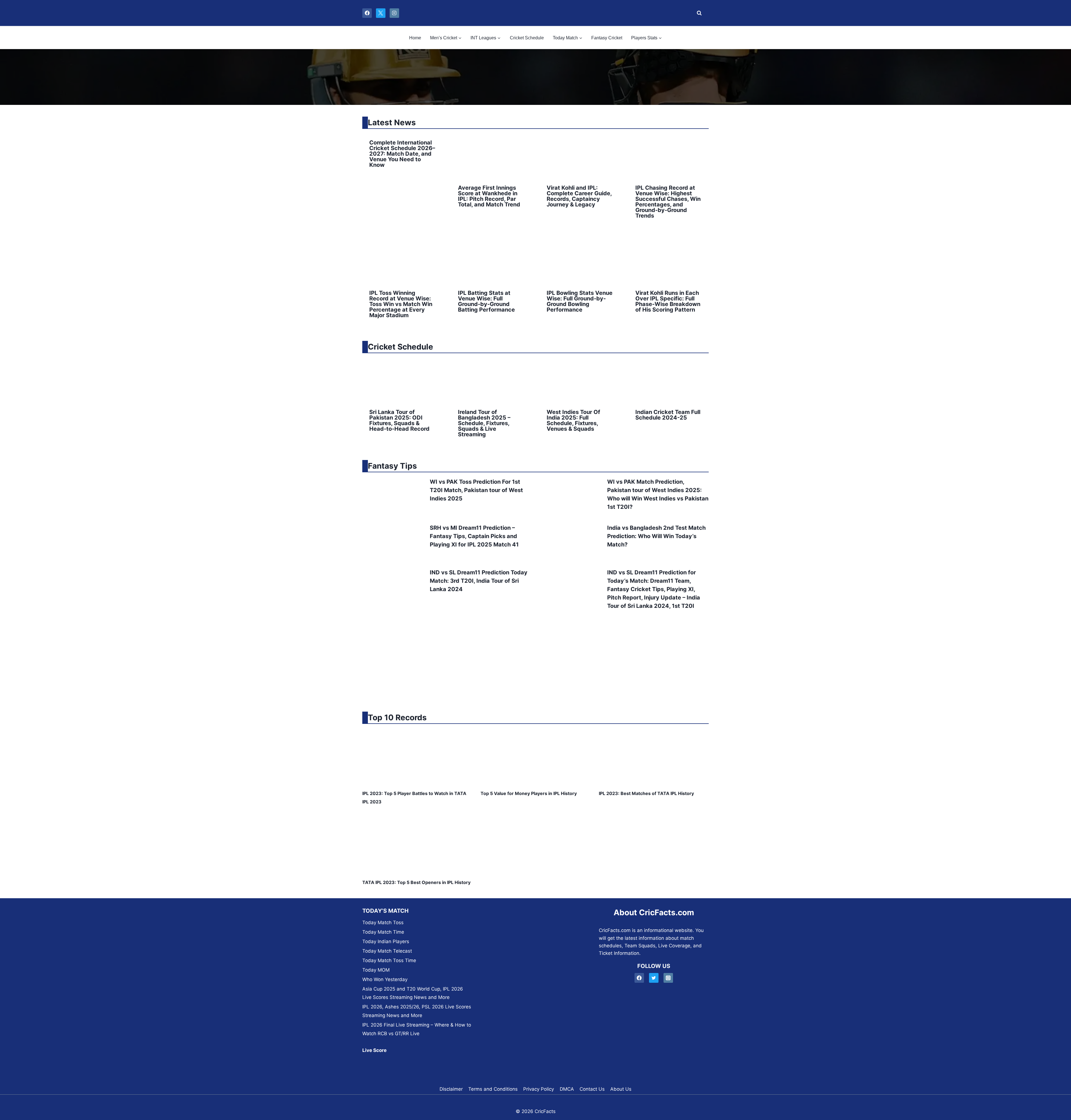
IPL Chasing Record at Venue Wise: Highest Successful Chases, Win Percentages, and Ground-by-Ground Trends (668, 201)
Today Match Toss (383, 922)
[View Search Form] (698, 13)
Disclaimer (451, 1089)
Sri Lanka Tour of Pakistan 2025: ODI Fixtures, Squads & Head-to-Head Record (399, 420)
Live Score (374, 1050)
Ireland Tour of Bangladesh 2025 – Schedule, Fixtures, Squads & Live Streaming (484, 423)
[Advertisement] (535, 661)
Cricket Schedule (527, 37)
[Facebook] (367, 13)
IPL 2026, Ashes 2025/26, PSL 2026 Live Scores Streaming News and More (416, 1011)
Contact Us (592, 1089)
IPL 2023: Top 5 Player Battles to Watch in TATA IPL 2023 (414, 798)
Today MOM (376, 970)
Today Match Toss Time (389, 960)
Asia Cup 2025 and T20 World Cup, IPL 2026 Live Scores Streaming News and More (412, 993)
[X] (380, 13)
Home (415, 37)
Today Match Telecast (387, 951)
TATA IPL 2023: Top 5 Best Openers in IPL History (416, 882)
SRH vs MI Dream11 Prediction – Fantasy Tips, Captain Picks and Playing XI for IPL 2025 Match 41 (474, 536)
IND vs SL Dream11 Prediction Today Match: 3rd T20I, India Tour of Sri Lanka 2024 (478, 580)
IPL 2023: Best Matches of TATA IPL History (646, 793)
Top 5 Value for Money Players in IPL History (529, 793)
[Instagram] (394, 13)
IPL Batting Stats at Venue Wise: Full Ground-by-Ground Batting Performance (486, 301)
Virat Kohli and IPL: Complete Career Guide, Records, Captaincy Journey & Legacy (579, 196)
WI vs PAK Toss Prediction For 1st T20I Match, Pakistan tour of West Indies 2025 (476, 490)
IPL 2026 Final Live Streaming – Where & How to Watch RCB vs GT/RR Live (416, 1029)
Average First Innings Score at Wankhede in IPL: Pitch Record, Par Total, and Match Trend (489, 196)
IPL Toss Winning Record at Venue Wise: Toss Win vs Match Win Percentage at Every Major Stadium (400, 304)
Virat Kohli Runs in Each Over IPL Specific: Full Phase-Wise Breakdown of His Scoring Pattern (667, 301)
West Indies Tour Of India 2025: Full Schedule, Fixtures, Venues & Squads (573, 420)
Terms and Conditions (493, 1089)
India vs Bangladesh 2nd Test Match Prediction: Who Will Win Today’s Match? (656, 536)
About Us (620, 1089)
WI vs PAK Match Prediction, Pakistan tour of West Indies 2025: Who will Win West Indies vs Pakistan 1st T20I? (657, 494)
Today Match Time (383, 932)
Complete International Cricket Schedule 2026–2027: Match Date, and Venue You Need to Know (402, 154)
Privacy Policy (538, 1089)
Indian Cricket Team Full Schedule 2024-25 (667, 414)
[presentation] (491, 155)
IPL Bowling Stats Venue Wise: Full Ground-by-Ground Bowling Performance (579, 301)
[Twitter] (654, 978)
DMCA (567, 1089)
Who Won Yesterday (384, 979)
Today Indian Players (385, 941)
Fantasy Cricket (606, 37)
